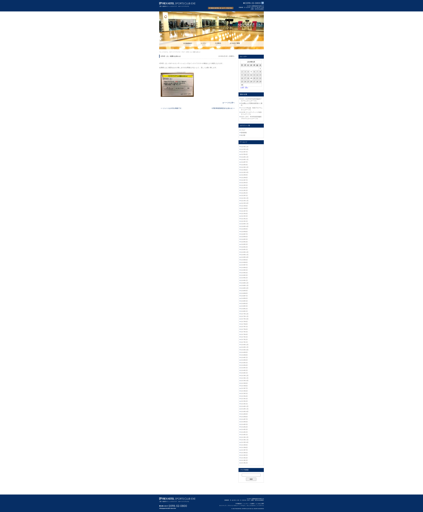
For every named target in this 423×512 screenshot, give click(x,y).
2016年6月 (244, 360)
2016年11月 (244, 347)
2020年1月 (244, 249)
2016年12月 (244, 344)
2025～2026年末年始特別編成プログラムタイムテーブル (251, 100)
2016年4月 (244, 365)
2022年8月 (244, 177)
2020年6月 (244, 236)
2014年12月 (244, 406)
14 (257, 75)
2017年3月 (244, 337)
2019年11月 (244, 255)
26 (251, 81)
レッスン (246, 503)
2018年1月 (244, 311)
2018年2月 (244, 309)
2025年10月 (244, 149)
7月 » (246, 87)
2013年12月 (244, 437)
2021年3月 (244, 216)
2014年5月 (244, 424)
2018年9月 (244, 290)
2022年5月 (244, 185)
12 (251, 75)
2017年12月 (244, 314)
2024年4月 (244, 165)
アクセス (242, 505)
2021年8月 (244, 208)
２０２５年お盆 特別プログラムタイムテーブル (251, 109)
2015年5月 (244, 393)
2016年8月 (244, 355)
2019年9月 (244, 260)
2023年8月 (244, 170)
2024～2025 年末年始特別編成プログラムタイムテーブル (251, 117)
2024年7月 (244, 162)
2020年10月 (244, 226)
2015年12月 (244, 375)
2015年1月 (244, 404)
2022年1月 (244, 195)
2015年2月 (244, 401)
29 (260, 81)
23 (242, 81)
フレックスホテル (251, 505)
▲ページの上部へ (228, 102)
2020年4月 (244, 242)
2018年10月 (244, 288)
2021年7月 (244, 211)
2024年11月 (244, 159)
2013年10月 (244, 442)
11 (248, 75)
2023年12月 (244, 167)
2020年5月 (244, 239)
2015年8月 (244, 386)
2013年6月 (244, 452)
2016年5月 (244, 363)
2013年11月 (244, 440)
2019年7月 (244, 265)
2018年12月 (244, 283)
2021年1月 (244, 221)
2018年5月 (244, 301)
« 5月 (242, 87)
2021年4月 (244, 213)
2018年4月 (244, 303)
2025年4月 (244, 154)
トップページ (260, 505)
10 (245, 75)
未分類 (243, 135)
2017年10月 (244, 319)
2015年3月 (244, 398)
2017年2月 (244, 339)
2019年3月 (244, 275)
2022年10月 (244, 172)
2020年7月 (244, 234)
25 (248, 81)
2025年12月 (244, 146)
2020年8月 (244, 231)
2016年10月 (244, 350)
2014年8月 (244, 417)
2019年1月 (244, 280)
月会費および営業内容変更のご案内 (251, 104)
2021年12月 (244, 198)
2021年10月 (244, 203)
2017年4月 (244, 334)
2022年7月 (244, 180)
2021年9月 (244, 206)
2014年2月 (244, 432)
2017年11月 (244, 316)
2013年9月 (244, 445)
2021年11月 (244, 201)
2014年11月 (244, 409)
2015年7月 (244, 388)
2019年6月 (244, 267)
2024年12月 (244, 157)
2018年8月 (244, 293)
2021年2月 (244, 219)
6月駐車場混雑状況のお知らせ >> (223, 108)
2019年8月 (244, 262)
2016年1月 (244, 373)
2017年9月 (244, 321)
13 (254, 75)
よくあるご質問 (260, 503)
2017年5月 (244, 332)
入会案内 (252, 503)
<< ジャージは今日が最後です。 (172, 108)
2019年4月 (244, 273)
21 (257, 78)
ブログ (243, 130)
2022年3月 (244, 190)
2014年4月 (244, 427)
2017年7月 (244, 326)
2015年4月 (244, 396)
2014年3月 (244, 429)
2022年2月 (244, 193)
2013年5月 (244, 455)
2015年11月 (244, 378)
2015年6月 (244, 391)
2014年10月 (244, 411)
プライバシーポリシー (233, 505)
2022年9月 (244, 175)
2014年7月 (244, 419)
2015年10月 (244, 380)
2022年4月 (244, 188)
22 (260, 78)
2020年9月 (244, 229)
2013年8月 (244, 447)
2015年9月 (244, 383)
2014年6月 (244, 422)
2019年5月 (244, 270)
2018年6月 (244, 298)
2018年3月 (244, 306)
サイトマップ (222, 505)
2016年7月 (244, 357)
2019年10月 (244, 257)
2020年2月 (244, 247)
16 (242, 78)
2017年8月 (244, 324)
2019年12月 (244, 252)
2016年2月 (244, 370)
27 (254, 81)
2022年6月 (244, 182)
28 (257, 81)
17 (245, 78)
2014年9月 (244, 414)
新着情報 (244, 132)
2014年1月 (244, 434)
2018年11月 (244, 285)
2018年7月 (244, 296)
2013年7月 (244, 450)
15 (260, 75)
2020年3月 (244, 244)
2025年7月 (244, 152)
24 (245, 81)
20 (254, 78)
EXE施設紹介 (239, 503)
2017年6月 (244, 329)
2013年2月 (244, 463)
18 (248, 78)
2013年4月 (244, 458)
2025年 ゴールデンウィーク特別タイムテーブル (251, 113)
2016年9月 (244, 352)
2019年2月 (244, 278)
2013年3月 (244, 460)
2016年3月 (244, 368)
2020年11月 (244, 224)
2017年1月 (244, 342)
